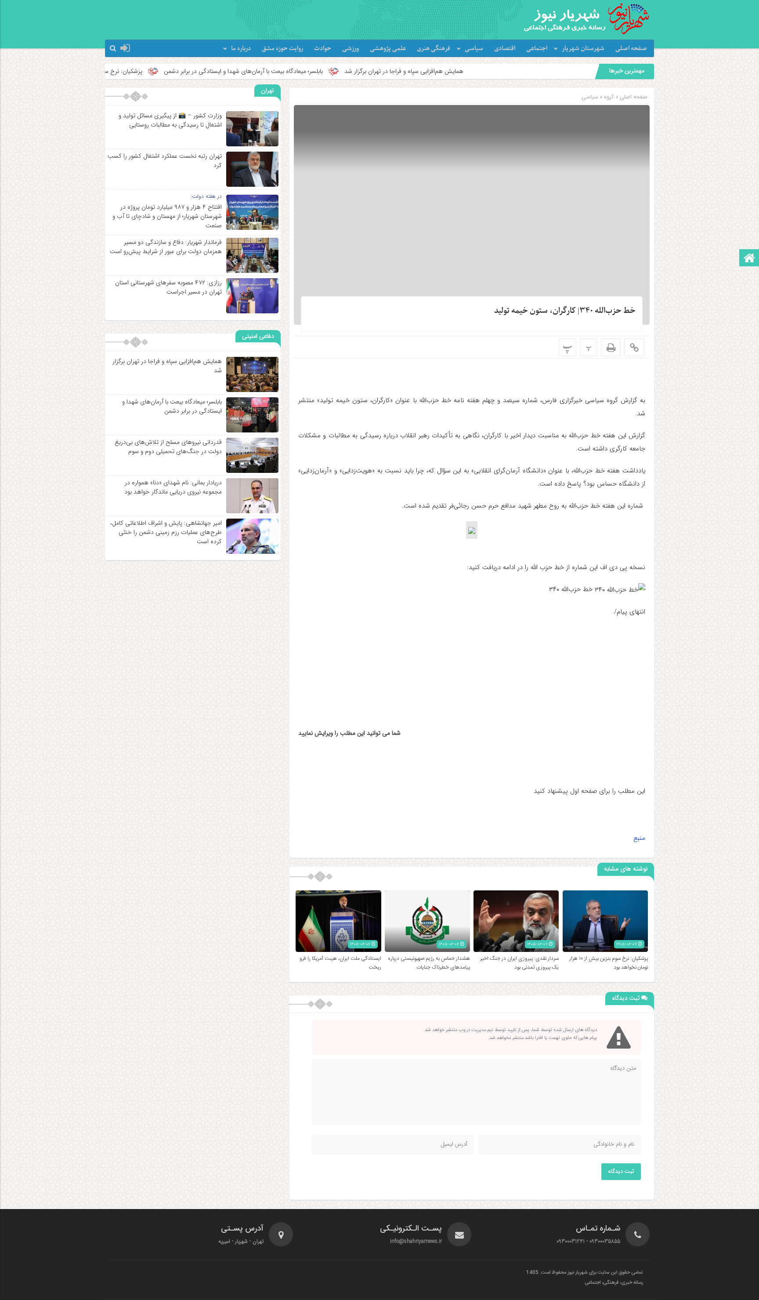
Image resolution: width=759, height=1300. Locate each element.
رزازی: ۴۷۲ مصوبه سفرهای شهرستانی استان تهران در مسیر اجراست (168, 287)
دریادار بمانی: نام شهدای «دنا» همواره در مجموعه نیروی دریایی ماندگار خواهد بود (173, 487)
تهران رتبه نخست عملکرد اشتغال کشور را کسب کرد (165, 160)
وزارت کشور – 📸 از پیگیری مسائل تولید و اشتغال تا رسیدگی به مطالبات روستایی (170, 120)
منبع (639, 838)
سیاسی (474, 48)
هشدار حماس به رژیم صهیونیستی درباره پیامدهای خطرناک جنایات (429, 963)
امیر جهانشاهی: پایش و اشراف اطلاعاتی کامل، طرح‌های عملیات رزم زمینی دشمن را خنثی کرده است (166, 532)
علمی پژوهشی (388, 48)
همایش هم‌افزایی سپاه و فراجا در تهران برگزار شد (468, 71)
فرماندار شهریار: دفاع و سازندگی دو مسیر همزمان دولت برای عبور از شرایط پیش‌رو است (166, 246)
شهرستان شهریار (583, 48)
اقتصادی (504, 48)
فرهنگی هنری (433, 48)
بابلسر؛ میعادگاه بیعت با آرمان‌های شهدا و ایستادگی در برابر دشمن (308, 71)
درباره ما (241, 48)
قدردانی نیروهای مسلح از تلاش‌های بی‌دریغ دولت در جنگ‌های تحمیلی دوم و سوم (168, 446)
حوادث (322, 48)
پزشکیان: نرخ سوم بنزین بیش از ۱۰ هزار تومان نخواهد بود (137, 71)
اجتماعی (536, 48)
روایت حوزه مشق (282, 48)
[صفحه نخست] (749, 258)
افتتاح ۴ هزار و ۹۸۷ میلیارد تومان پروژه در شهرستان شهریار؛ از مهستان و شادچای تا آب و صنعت (167, 216)
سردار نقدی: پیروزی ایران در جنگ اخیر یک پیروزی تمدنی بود (519, 963)
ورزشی (350, 48)
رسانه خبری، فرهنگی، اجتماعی (614, 1283)
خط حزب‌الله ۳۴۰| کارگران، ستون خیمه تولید (565, 311)
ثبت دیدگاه (621, 1172)
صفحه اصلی (631, 48)
